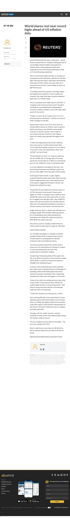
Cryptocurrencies (6, 484)
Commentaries (5, 491)
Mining (3, 493)
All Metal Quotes (6, 482)
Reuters (8, 48)
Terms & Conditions (16, 507)
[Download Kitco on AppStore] (22, 501)
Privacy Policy (28, 507)
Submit (57, 501)
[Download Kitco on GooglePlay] (34, 501)
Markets (3, 486)
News (3, 489)
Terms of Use (5, 507)
